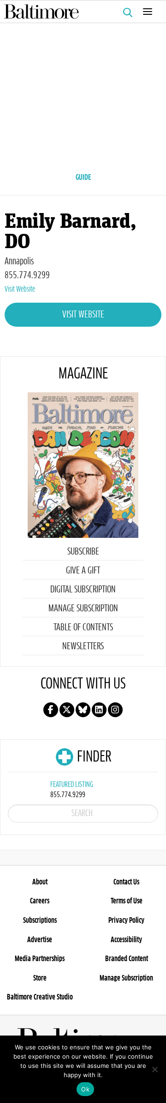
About (39, 882)
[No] (154, 1069)
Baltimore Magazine (79, 11)
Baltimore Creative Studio (40, 997)
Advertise (39, 940)
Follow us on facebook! (50, 709)
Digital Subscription (83, 589)
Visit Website (20, 289)
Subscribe (83, 551)
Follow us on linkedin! (99, 709)
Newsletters (83, 646)
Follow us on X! (66, 709)
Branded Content (126, 959)
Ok (85, 1089)
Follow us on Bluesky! (83, 709)
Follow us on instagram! (115, 709)
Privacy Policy (126, 920)
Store (40, 978)
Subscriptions (40, 920)
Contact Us (126, 882)
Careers (39, 901)
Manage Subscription (83, 608)
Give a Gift (83, 570)
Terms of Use (126, 901)
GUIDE (83, 177)
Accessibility (126, 940)
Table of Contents (83, 627)
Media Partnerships (40, 959)
